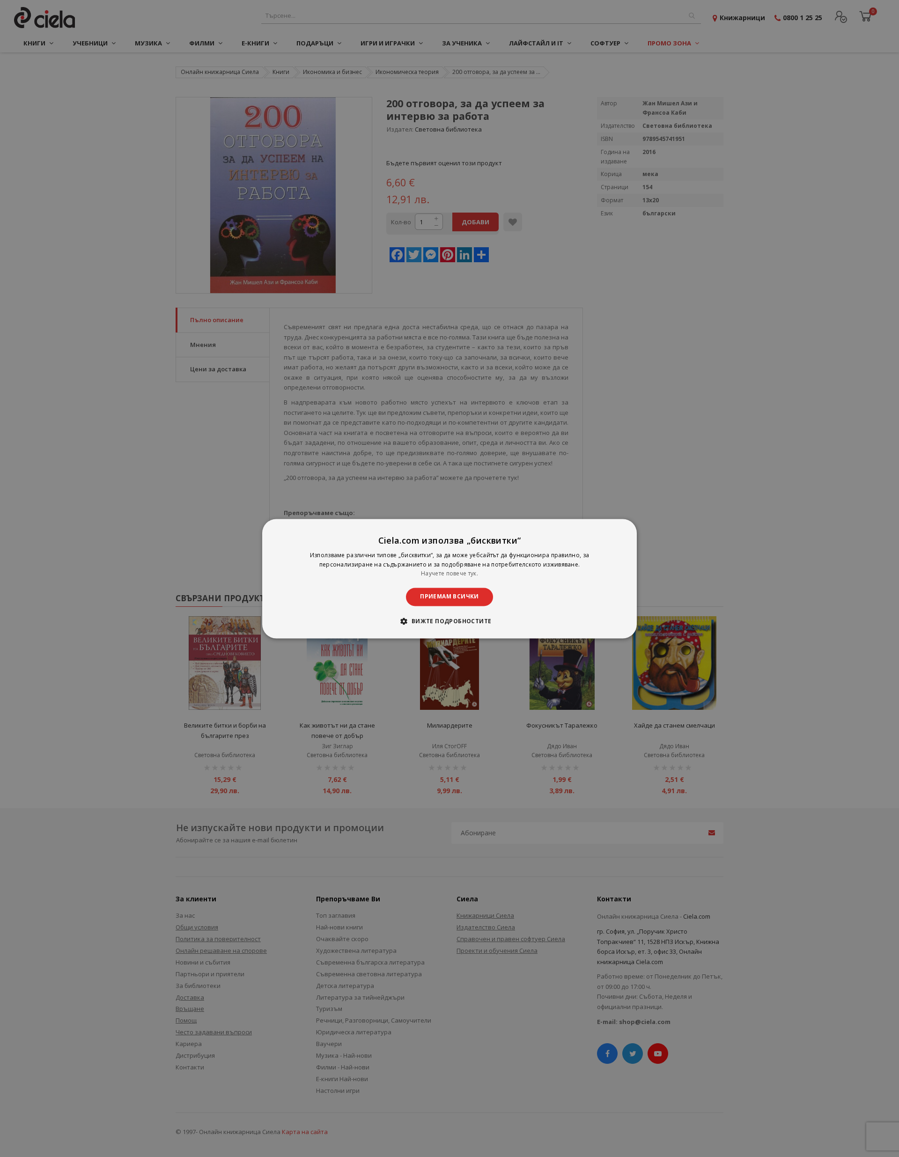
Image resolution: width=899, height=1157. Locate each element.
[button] (449, 620)
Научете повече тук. (449, 574)
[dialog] (449, 578)
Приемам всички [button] (449, 597)
